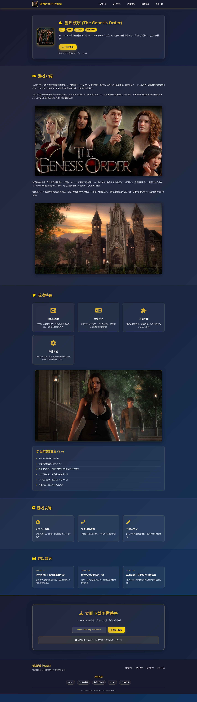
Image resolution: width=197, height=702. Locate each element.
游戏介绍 (102, 4)
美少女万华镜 (99, 682)
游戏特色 (117, 4)
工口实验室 (125, 682)
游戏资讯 (145, 4)
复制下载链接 (117, 630)
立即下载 (159, 4)
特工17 (112, 682)
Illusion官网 (83, 682)
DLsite (70, 682)
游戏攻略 (131, 4)
